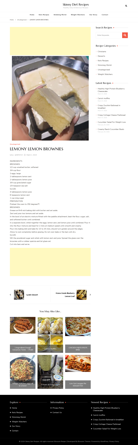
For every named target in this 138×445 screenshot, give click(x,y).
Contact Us (57, 412)
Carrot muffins (104, 98)
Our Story (93, 15)
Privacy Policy (58, 408)
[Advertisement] (50, 41)
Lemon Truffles (50, 349)
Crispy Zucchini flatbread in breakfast (108, 419)
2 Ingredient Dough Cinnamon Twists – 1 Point (22, 349)
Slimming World (60, 15)
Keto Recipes (44, 15)
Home (32, 15)
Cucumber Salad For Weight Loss (112, 122)
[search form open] (126, 6)
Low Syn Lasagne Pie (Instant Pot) (78, 384)
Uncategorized (15, 144)
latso (12, 155)
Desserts (101, 56)
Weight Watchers (78, 15)
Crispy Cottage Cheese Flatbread (111, 115)
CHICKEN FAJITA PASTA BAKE (78, 349)
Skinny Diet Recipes (76, 4)
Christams (102, 51)
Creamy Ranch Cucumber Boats (111, 129)
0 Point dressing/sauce (50, 385)
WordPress (104, 441)
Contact (105, 15)
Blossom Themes (84, 441)
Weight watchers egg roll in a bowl (22, 384)
